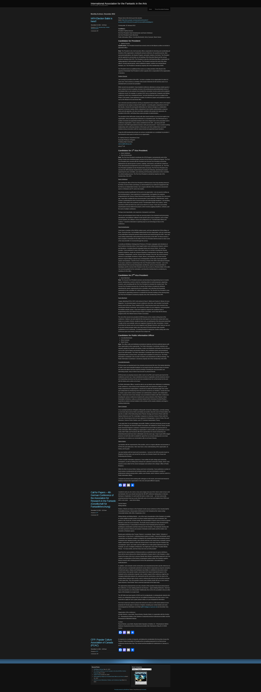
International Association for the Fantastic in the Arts (119, 3)
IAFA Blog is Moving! (98, 669)
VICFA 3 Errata (97, 674)
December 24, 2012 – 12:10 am (99, 510)
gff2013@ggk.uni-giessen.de (149, 607)
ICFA (97, 27)
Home (150, 9)
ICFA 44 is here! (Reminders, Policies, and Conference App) (108, 680)
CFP (97, 512)
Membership (102, 27)
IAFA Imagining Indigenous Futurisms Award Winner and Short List (109, 676)
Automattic (143, 689)
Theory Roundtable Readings (162, 9)
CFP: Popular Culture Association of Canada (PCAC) (102, 642)
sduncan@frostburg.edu (125, 144)
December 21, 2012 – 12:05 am (99, 649)
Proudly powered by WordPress (121, 689)
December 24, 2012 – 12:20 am (99, 25)
